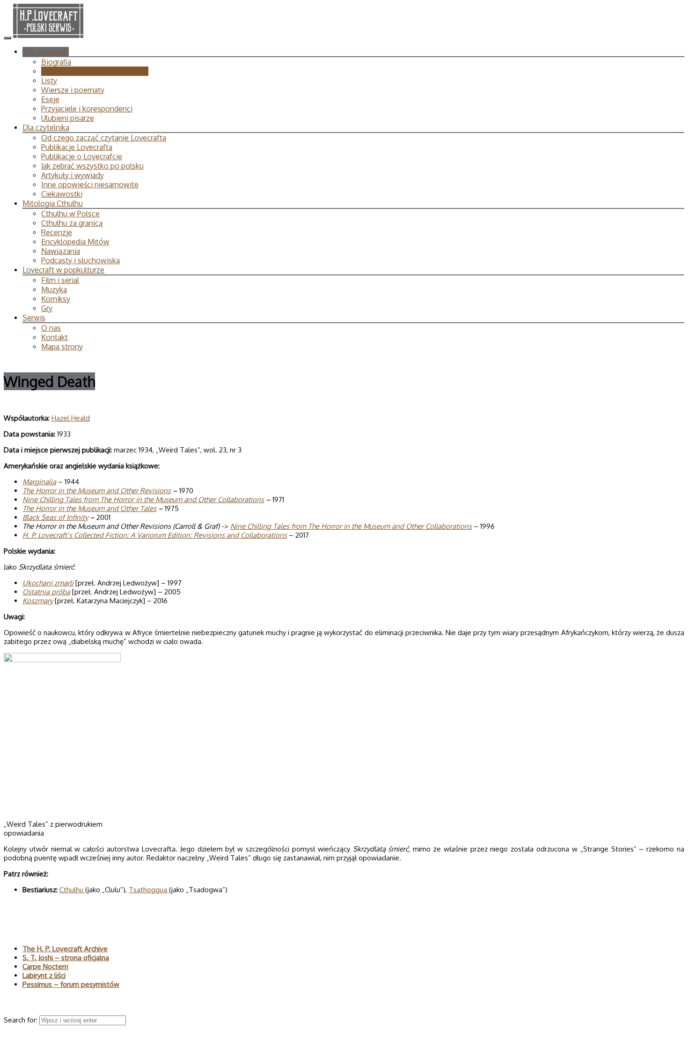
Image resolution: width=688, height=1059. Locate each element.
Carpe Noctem (45, 966)
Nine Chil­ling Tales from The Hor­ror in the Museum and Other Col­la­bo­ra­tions (143, 499)
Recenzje (56, 232)
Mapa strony (62, 346)
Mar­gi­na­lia (39, 481)
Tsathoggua (149, 889)
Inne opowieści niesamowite (90, 184)
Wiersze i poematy (72, 90)
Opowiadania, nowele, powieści (94, 71)
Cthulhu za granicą (72, 223)
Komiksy (55, 299)
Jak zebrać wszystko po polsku (92, 165)
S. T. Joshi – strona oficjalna (65, 957)
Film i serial (60, 280)
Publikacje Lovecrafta (76, 147)
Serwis (33, 317)
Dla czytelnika (45, 127)
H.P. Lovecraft (45, 51)
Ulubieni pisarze (67, 118)
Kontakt (54, 337)
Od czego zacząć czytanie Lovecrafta (103, 137)
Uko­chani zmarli (47, 582)
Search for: (21, 1019)
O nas (51, 328)
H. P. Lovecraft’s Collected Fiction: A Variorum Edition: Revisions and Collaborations (154, 535)
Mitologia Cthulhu (52, 203)
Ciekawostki (61, 194)
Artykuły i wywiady (72, 175)
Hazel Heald (70, 418)
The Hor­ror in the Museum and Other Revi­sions (96, 490)
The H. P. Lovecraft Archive (65, 948)
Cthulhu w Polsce (70, 213)
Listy (49, 80)
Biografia (56, 62)
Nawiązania (60, 251)
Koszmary (37, 600)
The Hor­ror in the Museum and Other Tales (89, 508)
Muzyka (54, 289)
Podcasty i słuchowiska (80, 260)
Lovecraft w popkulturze (63, 269)
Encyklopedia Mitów (75, 241)
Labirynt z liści (44, 975)
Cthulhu (72, 889)
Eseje (50, 99)
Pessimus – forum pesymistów (70, 984)
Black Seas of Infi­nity (55, 517)
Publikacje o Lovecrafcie (81, 156)
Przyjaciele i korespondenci (86, 108)
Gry (46, 308)
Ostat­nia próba (46, 591)
